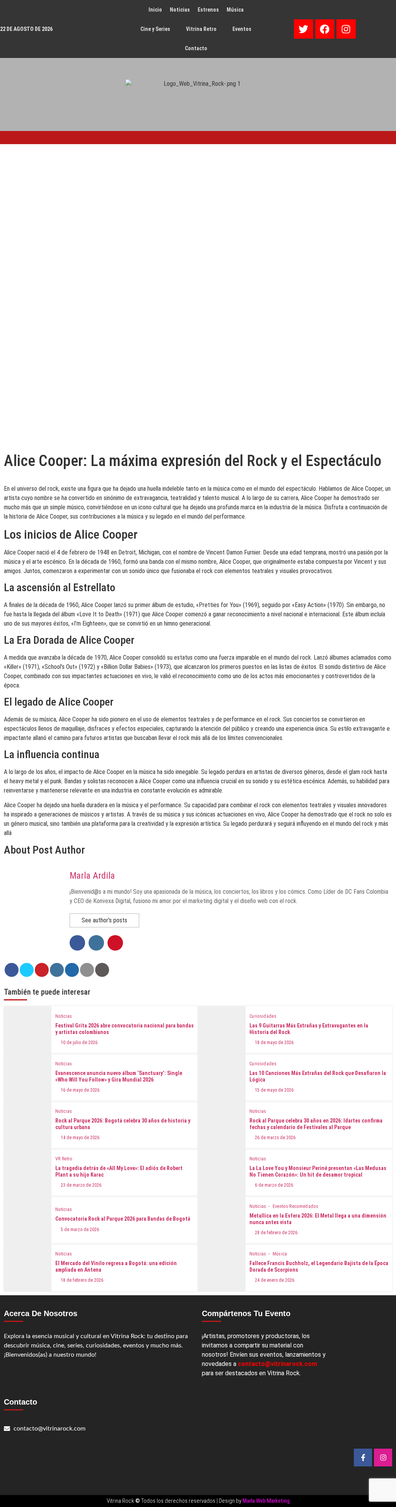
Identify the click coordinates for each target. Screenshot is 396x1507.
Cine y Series (155, 29)
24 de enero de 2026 (274, 1280)
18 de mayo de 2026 (274, 1042)
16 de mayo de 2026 (80, 1090)
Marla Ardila (92, 875)
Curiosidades (263, 1016)
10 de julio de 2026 (79, 1042)
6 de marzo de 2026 (274, 1185)
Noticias (180, 10)
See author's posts (104, 920)
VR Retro (63, 1159)
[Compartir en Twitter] (27, 970)
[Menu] (297, 1484)
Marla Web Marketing (266, 1500)
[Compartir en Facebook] (12, 970)
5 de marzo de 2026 (80, 1229)
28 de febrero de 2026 (276, 1232)
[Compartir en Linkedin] (57, 970)
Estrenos (208, 10)
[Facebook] (325, 29)
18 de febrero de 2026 (82, 1280)
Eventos (241, 29)
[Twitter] (303, 29)
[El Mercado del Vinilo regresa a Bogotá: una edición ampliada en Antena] (27, 1267)
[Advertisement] (198, 202)
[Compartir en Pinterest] (42, 970)
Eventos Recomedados (296, 1206)
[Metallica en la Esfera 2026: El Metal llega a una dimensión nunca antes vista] (222, 1220)
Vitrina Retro (201, 29)
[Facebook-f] (363, 1458)
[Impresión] (102, 970)
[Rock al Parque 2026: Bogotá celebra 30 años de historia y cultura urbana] (27, 1125)
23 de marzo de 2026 (81, 1185)
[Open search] (348, 137)
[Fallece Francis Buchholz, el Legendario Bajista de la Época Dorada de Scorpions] (222, 1267)
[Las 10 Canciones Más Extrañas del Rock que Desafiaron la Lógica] (222, 1077)
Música (235, 10)
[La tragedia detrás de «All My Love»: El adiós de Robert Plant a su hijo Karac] (27, 1172)
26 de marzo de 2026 (275, 1137)
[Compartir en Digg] (72, 970)
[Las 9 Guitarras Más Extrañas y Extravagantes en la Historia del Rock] (222, 1030)
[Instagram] (346, 29)
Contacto (196, 48)
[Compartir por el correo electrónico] (87, 970)
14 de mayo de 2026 (80, 1137)
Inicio (155, 10)
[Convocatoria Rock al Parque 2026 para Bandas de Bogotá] (27, 1220)
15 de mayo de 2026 (274, 1090)
